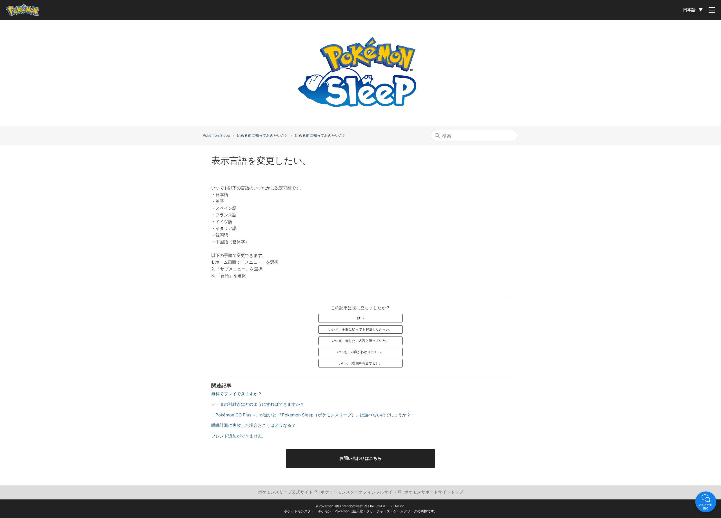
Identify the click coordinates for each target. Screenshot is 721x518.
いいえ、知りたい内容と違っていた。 (360, 340)
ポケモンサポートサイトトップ (433, 492)
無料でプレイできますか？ (236, 393)
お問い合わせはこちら (360, 458)
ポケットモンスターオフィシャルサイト (359, 492)
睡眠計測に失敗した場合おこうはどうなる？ (253, 425)
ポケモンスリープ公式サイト (285, 492)
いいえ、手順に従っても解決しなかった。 (360, 329)
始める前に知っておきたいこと (262, 135)
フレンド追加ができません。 (238, 436)
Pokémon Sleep (216, 135)
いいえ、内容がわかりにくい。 (360, 352)
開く (705, 502)
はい (360, 318)
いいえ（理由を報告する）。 (360, 363)
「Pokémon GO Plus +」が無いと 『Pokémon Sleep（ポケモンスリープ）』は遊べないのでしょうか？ (311, 415)
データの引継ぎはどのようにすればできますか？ (257, 404)
